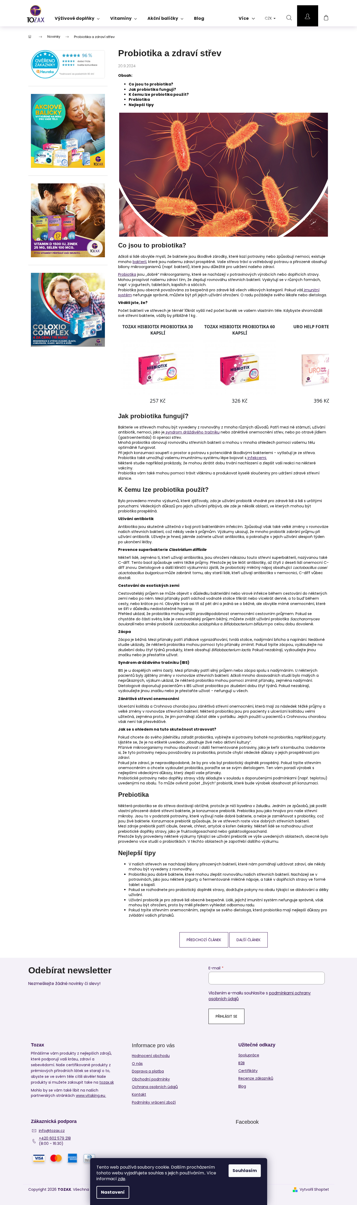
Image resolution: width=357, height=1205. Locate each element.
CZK (269, 18)
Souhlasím (245, 1171)
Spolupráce (248, 1055)
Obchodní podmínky (151, 1079)
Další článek (249, 939)
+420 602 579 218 (55, 1138)
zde (121, 1179)
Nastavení (113, 1192)
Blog (242, 1086)
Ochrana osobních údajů (155, 1086)
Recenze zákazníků (255, 1078)
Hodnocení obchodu (151, 1055)
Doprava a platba (148, 1071)
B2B (241, 1063)
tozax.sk (106, 1082)
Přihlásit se (226, 1016)
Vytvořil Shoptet (314, 1189)
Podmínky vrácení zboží (154, 1102)
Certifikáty (248, 1070)
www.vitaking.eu (91, 1095)
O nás (137, 1063)
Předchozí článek (204, 939)
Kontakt (139, 1094)
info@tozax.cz (52, 1130)
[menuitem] (77, 16)
